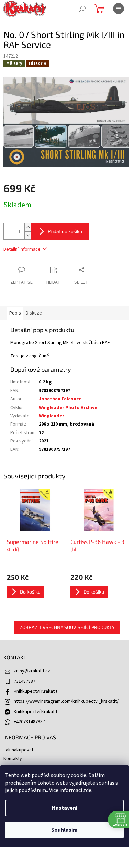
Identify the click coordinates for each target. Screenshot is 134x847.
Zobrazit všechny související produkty (67, 627)
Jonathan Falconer (60, 399)
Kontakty (12, 758)
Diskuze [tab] (34, 313)
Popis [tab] (15, 313)
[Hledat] (82, 9)
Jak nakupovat (18, 750)
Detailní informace (22, 249)
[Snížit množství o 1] (27, 235)
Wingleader (51, 415)
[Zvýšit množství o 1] (27, 227)
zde (87, 790)
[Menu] (118, 9)
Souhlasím (64, 830)
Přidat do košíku (65, 231)
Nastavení (64, 808)
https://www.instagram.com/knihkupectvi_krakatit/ (66, 701)
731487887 (24, 681)
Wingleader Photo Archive (68, 407)
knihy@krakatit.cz (32, 671)
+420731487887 (29, 721)
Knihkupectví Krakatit (35, 691)
